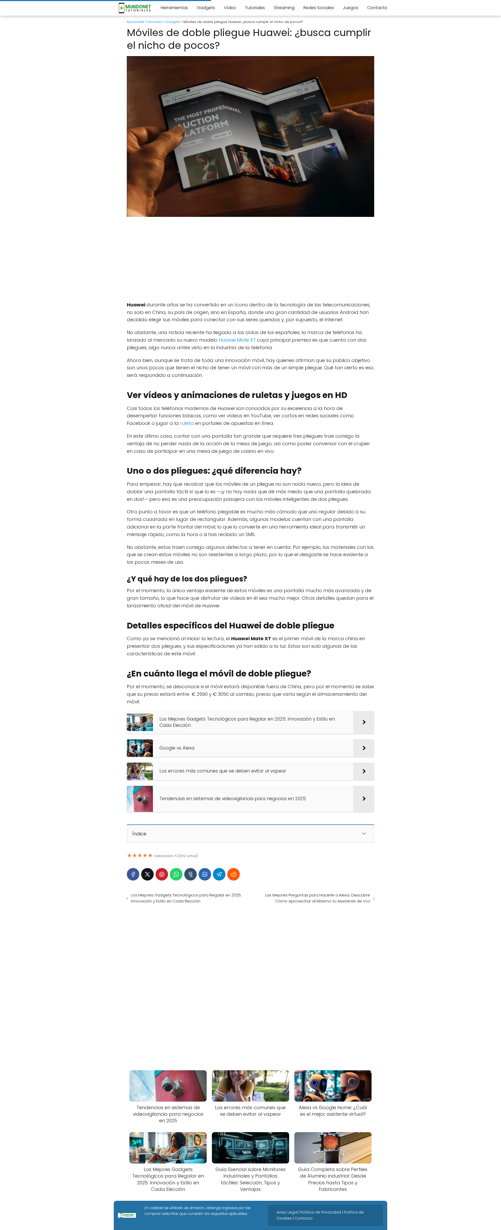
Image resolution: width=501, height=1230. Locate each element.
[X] (147, 874)
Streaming (284, 8)
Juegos (350, 8)
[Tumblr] (190, 874)
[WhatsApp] (176, 874)
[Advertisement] (250, 259)
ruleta (187, 423)
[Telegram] (219, 874)
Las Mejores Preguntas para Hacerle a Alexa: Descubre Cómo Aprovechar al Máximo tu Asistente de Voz (317, 898)
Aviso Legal (287, 1212)
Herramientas (174, 8)
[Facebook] (133, 874)
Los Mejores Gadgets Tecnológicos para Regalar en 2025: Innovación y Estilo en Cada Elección (186, 898)
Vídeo (230, 8)
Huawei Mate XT (237, 340)
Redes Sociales (318, 8)
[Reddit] (233, 874)
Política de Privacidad (320, 1212)
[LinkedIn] (205, 874)
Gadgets (206, 8)
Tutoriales (255, 8)
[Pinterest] (162, 874)
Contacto (377, 8)
